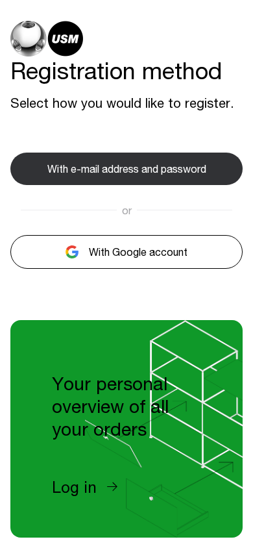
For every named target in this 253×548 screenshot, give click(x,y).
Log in (74, 487)
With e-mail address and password (126, 168)
